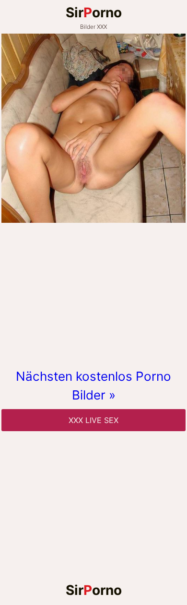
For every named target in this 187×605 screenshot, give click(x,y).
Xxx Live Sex (93, 420)
